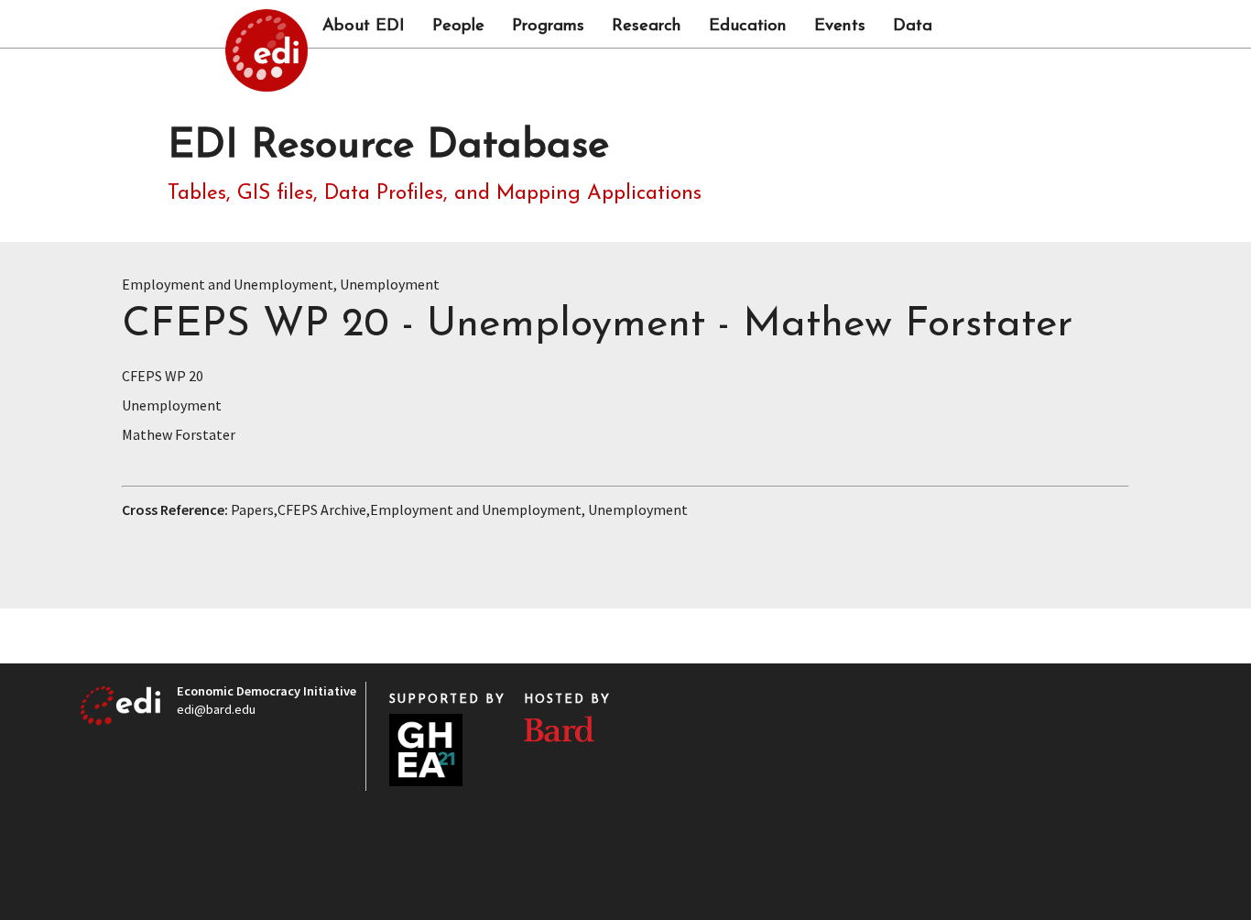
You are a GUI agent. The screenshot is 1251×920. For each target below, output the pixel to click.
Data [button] (912, 26)
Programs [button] (548, 26)
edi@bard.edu (216, 709)
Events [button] (839, 26)
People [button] (458, 26)
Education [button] (748, 26)
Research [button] (646, 26)
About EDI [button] (363, 26)
